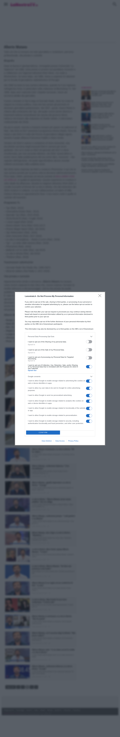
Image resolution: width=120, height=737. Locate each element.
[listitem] (60, 336)
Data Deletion (47, 441)
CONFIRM (43, 432)
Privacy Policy (73, 441)
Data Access (60, 441)
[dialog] (60, 368)
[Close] (100, 296)
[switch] (89, 341)
